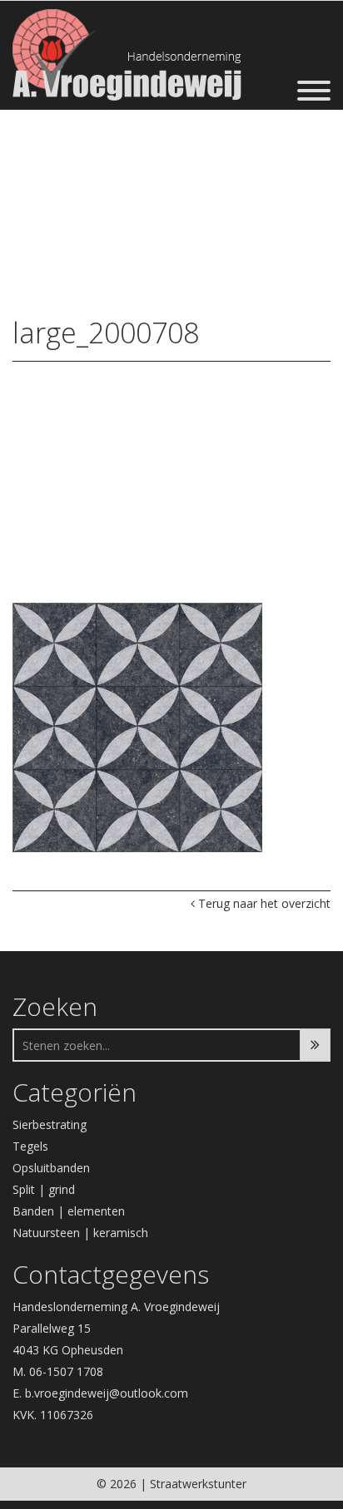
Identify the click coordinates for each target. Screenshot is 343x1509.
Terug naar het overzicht (263, 904)
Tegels (30, 1146)
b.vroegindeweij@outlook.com (106, 1393)
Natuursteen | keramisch (80, 1232)
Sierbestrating (49, 1124)
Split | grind (43, 1189)
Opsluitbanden (51, 1168)
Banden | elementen (68, 1211)
